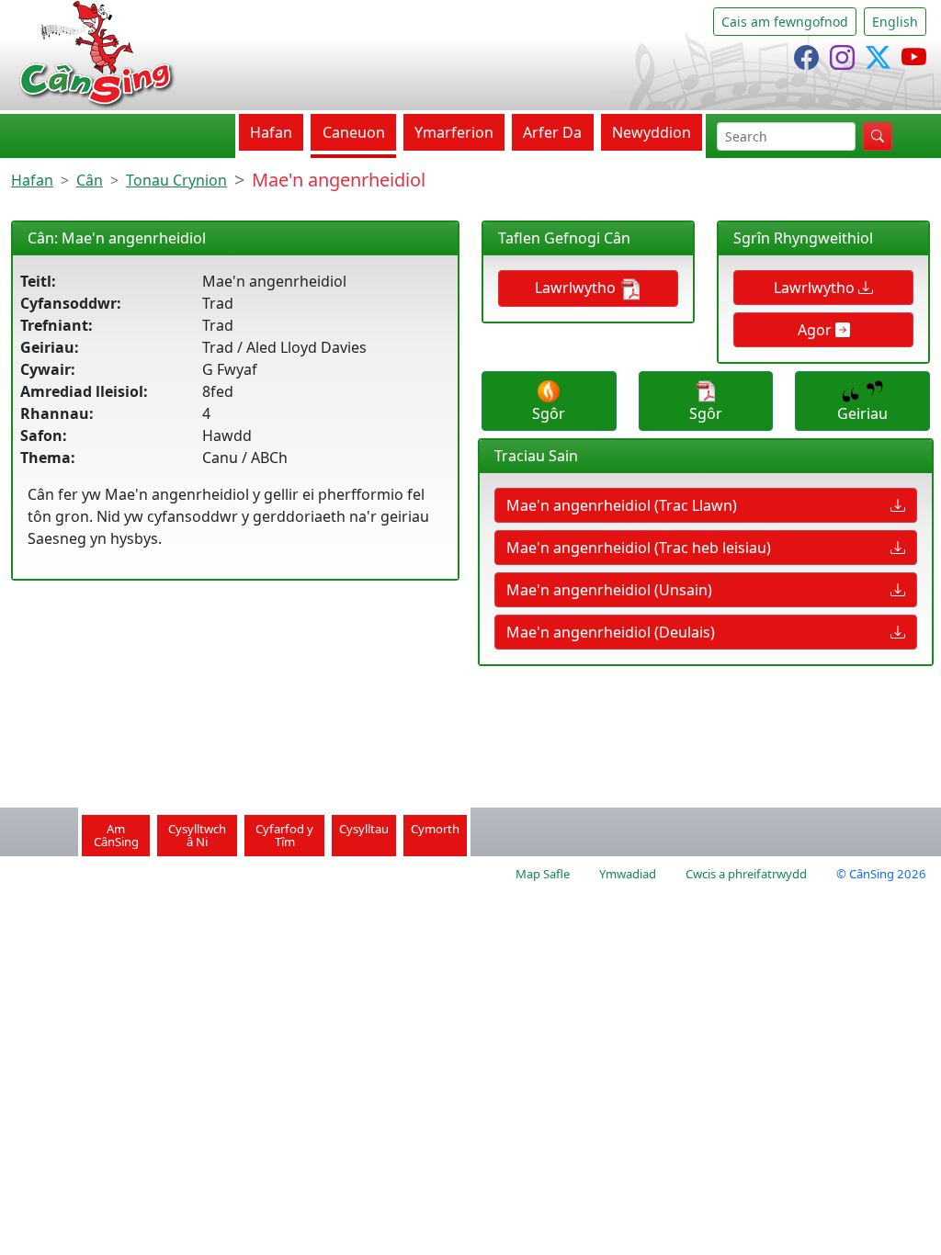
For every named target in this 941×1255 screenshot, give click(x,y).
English (895, 21)
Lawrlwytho (577, 287)
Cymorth (435, 828)
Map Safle (543, 873)
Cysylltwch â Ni (197, 835)
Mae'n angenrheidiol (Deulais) (610, 632)
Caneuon (354, 132)
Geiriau (862, 413)
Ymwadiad (627, 873)
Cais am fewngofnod (784, 21)
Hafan (271, 132)
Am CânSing (116, 835)
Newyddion (651, 132)
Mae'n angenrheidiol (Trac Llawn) (621, 505)
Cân (89, 180)
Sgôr (548, 413)
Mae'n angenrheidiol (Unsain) (609, 590)
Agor (816, 330)
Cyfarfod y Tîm (284, 835)
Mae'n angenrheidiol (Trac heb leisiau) (638, 547)
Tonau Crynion (176, 180)
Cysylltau (364, 828)
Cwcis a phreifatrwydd (746, 873)
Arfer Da (552, 132)
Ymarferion (453, 132)
